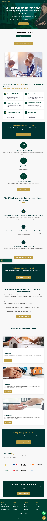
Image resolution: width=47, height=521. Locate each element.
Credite (14, 504)
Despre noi (26, 504)
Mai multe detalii (8, 360)
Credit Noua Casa (16, 507)
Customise (27, 516)
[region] (23, 515)
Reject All (34, 516)
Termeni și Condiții (39, 504)
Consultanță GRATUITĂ (23, 277)
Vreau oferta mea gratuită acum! (23, 43)
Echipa (25, 506)
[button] (44, 1)
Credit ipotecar (16, 506)
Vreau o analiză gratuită (23, 134)
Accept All (42, 516)
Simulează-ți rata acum (23, 189)
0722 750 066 (4, 507)
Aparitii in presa (27, 507)
